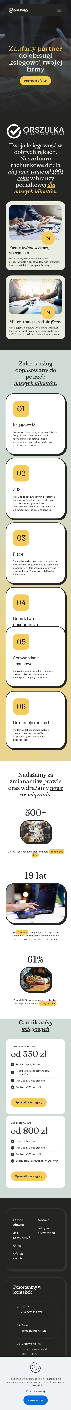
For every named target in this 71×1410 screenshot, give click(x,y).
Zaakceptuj (35, 1400)
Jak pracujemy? (21, 1235)
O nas (17, 1246)
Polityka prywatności (46, 1230)
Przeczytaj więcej (35, 1391)
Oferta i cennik (18, 1256)
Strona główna (18, 1222)
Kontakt (43, 1220)
